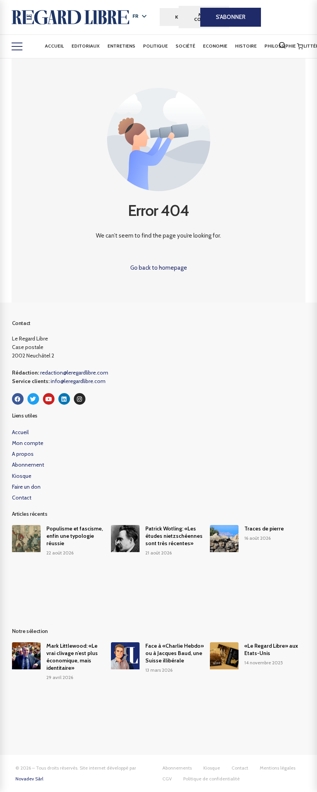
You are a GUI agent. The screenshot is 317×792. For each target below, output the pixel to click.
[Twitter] (33, 399)
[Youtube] (49, 399)
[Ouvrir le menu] (17, 46)
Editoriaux (86, 46)
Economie (215, 46)
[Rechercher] (282, 45)
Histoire (246, 46)
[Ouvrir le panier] (300, 46)
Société (185, 46)
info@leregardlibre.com (78, 381)
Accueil (54, 46)
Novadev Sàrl (29, 779)
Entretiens (121, 46)
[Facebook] (18, 399)
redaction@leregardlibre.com (74, 372)
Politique (155, 46)
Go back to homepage (158, 267)
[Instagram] (79, 399)
